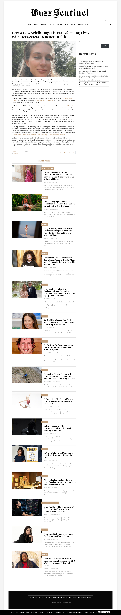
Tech (66, 24)
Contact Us (33, 597)
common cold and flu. (67, 106)
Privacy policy (106, 612)
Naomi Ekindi (53, 487)
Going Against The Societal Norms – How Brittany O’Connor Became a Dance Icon (59, 401)
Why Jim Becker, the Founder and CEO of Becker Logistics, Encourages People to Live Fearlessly (60, 482)
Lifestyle (59, 24)
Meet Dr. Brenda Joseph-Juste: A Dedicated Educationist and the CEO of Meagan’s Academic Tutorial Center (59, 561)
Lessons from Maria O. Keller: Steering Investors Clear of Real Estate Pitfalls (93, 67)
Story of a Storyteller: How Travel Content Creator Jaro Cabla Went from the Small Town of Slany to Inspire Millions (58, 231)
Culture (51, 24)
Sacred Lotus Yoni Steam (45, 100)
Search (81, 42)
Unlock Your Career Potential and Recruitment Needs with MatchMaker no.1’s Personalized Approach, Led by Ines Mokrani (60, 260)
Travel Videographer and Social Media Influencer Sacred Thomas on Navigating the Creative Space (59, 203)
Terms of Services (56, 597)
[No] (119, 612)
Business (43, 24)
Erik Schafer (16, 151)
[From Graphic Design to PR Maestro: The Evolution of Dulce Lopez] (27, 534)
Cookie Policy (76, 597)
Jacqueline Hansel (55, 298)
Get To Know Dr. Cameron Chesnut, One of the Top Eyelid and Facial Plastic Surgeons (59, 347)
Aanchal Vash (55, 406)
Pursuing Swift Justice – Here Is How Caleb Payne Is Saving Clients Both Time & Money (94, 84)
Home (29, 24)
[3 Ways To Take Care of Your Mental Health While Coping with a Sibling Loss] (27, 453)
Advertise (41, 597)
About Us (47, 597)
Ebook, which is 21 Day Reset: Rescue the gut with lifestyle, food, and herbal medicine (39, 134)
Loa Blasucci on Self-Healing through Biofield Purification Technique (92, 72)
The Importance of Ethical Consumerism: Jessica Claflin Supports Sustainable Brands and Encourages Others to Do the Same (93, 78)
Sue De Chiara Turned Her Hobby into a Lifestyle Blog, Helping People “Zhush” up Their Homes (59, 322)
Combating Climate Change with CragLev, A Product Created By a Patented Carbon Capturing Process (59, 376)
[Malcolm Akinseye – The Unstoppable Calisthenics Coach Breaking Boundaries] (27, 427)
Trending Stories (83, 24)
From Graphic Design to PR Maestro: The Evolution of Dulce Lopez (59, 535)
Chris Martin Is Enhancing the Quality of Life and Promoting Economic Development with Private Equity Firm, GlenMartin (59, 292)
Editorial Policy (86, 597)
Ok (99, 612)
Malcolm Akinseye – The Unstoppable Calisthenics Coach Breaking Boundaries (57, 428)
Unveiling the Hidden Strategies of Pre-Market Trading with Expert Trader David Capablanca (58, 509)
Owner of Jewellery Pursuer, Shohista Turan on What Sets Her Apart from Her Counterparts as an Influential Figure (59, 175)
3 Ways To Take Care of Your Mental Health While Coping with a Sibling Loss (59, 455)
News (36, 24)
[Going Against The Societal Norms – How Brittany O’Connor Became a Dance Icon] (27, 400)
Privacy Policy (67, 597)
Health (73, 24)
